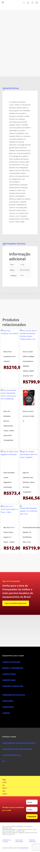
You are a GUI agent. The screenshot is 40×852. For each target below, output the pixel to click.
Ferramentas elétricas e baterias (18, 48)
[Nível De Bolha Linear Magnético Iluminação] (9, 459)
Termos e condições (32, 840)
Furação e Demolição (12, 686)
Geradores (7, 701)
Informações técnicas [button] (14, 243)
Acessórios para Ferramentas (17, 749)
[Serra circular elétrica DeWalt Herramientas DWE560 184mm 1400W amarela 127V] (29, 338)
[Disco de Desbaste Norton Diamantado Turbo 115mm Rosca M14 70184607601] (9, 397)
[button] (37, 3)
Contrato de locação (6, 840)
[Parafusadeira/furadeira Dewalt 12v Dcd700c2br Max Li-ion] (29, 513)
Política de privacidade (19, 840)
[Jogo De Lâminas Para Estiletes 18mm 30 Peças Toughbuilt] (29, 459)
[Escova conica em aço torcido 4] (29, 397)
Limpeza (6, 713)
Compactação (9, 674)
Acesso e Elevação (11, 662)
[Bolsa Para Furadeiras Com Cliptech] (9, 338)
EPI (3, 761)
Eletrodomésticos (11, 755)
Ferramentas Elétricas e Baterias (18, 743)
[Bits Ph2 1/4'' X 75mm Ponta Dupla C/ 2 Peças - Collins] (9, 513)
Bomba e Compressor (12, 668)
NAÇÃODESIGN (24, 848)
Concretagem (9, 680)
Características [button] (10, 88)
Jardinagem (8, 707)
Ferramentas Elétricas (13, 695)
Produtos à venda (12, 51)
